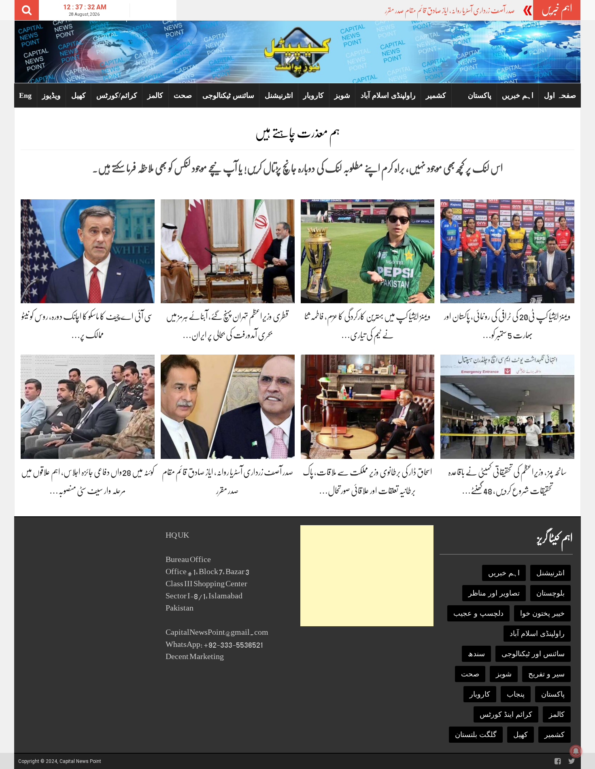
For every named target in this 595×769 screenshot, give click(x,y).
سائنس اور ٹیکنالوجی (533, 654)
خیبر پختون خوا (542, 613)
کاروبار (313, 95)
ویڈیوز (51, 95)
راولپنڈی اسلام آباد (388, 95)
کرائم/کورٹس (116, 95)
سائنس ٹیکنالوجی (228, 95)
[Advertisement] (367, 575)
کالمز (155, 95)
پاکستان (479, 95)
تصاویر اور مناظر (494, 593)
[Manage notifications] (576, 751)
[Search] (26, 10)
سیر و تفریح (546, 674)
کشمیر (436, 95)
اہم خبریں (517, 95)
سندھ (476, 654)
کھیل (78, 95)
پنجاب (516, 694)
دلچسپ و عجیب (478, 613)
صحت (183, 95)
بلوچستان (550, 593)
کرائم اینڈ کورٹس (506, 714)
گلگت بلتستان (476, 735)
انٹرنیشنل (279, 95)
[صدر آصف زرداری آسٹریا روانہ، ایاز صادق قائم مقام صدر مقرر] (228, 406)
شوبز (342, 95)
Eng (25, 95)
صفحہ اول (560, 95)
